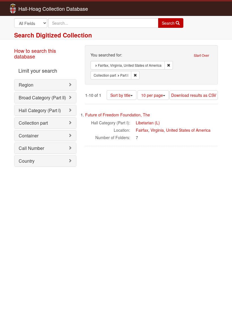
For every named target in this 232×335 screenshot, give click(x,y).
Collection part (33, 123)
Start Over (201, 55)
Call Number (31, 148)
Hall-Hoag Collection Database (35, 8)
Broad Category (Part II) (42, 97)
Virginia (157, 130)
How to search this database (35, 53)
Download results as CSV (193, 95)
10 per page (152, 95)
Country (27, 161)
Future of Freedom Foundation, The (117, 115)
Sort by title (120, 95)
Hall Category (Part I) (40, 110)
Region (26, 84)
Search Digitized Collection (53, 35)
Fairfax (142, 130)
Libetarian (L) (148, 122)
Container (28, 135)
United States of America (188, 130)
